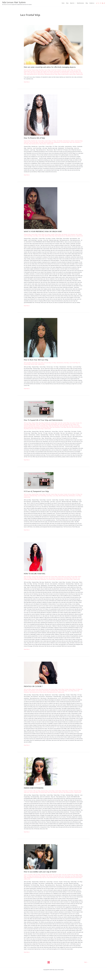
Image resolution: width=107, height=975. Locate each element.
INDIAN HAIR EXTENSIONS (33, 788)
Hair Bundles (59, 141)
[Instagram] (98, 3)
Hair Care (59, 424)
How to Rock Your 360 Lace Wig (36, 360)
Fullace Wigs (27, 71)
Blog (87, 3)
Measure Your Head (48, 73)
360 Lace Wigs (27, 70)
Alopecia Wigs (35, 70)
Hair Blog (48, 424)
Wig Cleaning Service (32, 74)
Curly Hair (64, 70)
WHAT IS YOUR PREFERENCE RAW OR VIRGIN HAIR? (43, 231)
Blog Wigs (41, 70)
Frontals (52, 234)
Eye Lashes (47, 234)
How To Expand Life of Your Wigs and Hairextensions (43, 420)
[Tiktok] (96, 3)
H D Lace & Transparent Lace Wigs (36, 491)
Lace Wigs (41, 142)
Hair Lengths (43, 71)
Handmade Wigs (65, 71)
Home (63, 3)
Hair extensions (71, 234)
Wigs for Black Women (63, 74)
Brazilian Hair (34, 141)
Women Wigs (72, 74)
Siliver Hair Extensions (75, 142)
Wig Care (77, 73)
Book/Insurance (80, 3)
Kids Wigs (66, 362)
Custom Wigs (70, 70)
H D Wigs (37, 71)
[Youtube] (102, 3)
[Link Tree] (104, 3)
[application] (74, 3)
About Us (72, 3)
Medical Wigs (56, 73)
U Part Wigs (72, 73)
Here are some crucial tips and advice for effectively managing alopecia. (50, 67)
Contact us (91, 3)
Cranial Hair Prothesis (56, 70)
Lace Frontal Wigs (74, 71)
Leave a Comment (28, 790)
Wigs (56, 74)
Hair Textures (50, 71)
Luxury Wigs (30, 73)
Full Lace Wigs (77, 70)
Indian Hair (26, 142)
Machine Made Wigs (38, 73)
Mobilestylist (57, 142)
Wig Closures (41, 74)
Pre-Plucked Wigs (64, 73)
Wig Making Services (49, 74)
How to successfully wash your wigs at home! (40, 872)
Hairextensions (57, 71)
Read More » (27, 82)
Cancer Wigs (47, 70)
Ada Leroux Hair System (14, 2)
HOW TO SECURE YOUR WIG (34, 574)
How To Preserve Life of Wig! (34, 138)
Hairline (72, 141)
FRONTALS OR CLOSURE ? (33, 686)
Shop (67, 3)
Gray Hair (32, 71)
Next (86, 962)
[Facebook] (100, 3)
